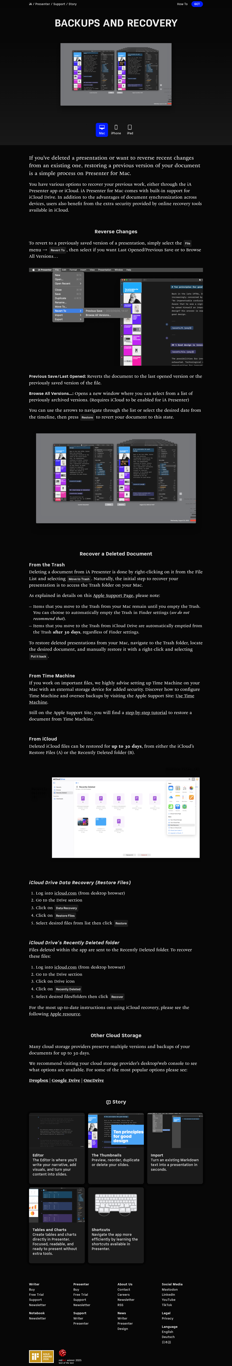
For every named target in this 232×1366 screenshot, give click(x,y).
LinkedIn (168, 1294)
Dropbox (38, 1080)
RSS (120, 1305)
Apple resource (65, 1014)
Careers (124, 1294)
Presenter (42, 4)
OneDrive (94, 1080)
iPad (130, 133)
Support (59, 4)
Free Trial (36, 1294)
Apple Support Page (113, 596)
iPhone (116, 133)
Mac (102, 133)
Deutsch (168, 1337)
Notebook (37, 1313)
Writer (34, 1284)
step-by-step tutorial (146, 713)
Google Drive (66, 1080)
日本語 (166, 1342)
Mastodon (170, 1289)
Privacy (167, 1318)
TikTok (167, 1305)
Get (197, 4)
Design (123, 1329)
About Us (125, 1284)
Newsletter (37, 1305)
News (122, 1313)
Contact (124, 1289)
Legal (166, 1313)
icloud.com (65, 894)
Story (73, 4)
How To (182, 4)
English (167, 1332)
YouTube (168, 1299)
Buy (32, 1289)
